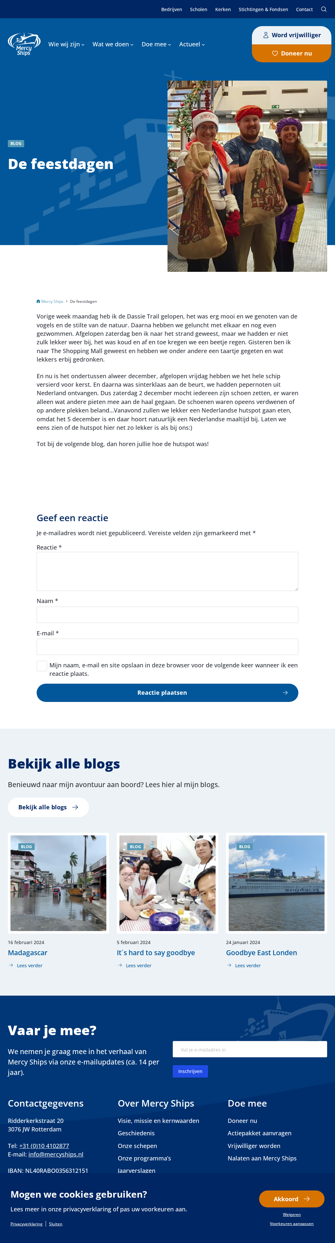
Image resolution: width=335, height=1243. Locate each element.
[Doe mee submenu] (169, 44)
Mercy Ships (52, 301)
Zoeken (324, 9)
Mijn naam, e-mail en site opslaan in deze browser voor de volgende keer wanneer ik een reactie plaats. (173, 669)
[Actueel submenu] (203, 44)
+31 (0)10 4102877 (44, 1146)
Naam (47, 601)
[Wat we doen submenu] (132, 44)
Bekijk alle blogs (42, 807)
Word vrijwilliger (296, 35)
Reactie (49, 547)
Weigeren (292, 1215)
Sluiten (55, 1224)
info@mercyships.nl (55, 1154)
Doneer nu (296, 53)
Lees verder (25, 965)
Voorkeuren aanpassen (292, 1224)
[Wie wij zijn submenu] (83, 44)
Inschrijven (190, 1071)
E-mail (48, 633)
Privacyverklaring (26, 1224)
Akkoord (286, 1199)
